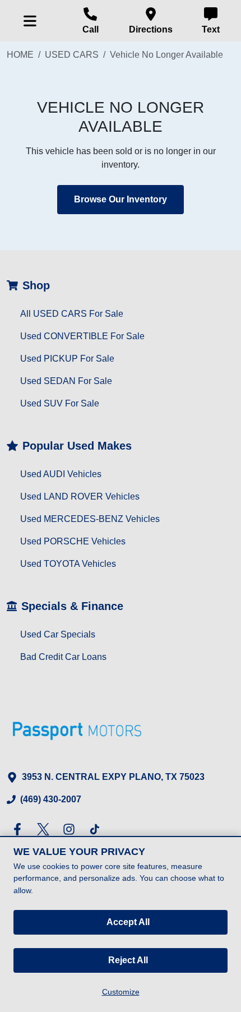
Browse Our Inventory (120, 199)
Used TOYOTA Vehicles (68, 564)
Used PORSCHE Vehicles (73, 541)
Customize (121, 991)
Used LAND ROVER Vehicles (80, 496)
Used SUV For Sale (59, 403)
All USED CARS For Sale (71, 313)
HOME (20, 54)
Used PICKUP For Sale (67, 358)
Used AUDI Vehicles (60, 474)
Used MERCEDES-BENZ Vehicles (90, 519)
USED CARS (72, 54)
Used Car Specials (57, 634)
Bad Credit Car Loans (63, 657)
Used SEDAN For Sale (66, 381)
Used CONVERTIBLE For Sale (82, 336)
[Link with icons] (19, 829)
